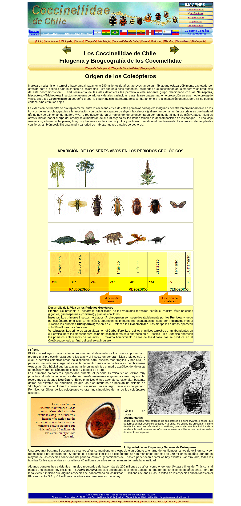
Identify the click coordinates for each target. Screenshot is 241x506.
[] (52, 41)
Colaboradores (197, 33)
